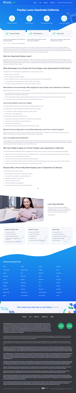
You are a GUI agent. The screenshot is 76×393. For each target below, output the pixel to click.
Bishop (22, 266)
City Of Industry (42, 295)
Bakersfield (5, 282)
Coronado (58, 289)
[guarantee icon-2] (69, 326)
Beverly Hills (5, 289)
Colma (57, 276)
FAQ (40, 2)
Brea (22, 273)
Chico (40, 282)
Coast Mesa (58, 273)
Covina (57, 295)
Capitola (40, 266)
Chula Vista (41, 289)
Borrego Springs (24, 269)
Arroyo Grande (6, 269)
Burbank (22, 279)
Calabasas (23, 285)
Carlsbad (40, 269)
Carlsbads (41, 273)
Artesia (4, 273)
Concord (58, 285)
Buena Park (23, 276)
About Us (46, 2)
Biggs (4, 295)
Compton (58, 282)
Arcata (4, 266)
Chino (40, 285)
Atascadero (5, 276)
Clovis (57, 269)
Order (51, 316)
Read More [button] (38, 188)
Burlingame (23, 282)
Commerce (58, 279)
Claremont (58, 266)
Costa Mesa (58, 292)
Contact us (52, 2)
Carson (40, 276)
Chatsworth (41, 279)
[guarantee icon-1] (61, 326)
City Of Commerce (42, 292)
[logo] (9, 3)
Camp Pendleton (24, 295)
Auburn (4, 279)
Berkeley (5, 285)
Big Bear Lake (6, 292)
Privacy (35, 2)
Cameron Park (24, 292)
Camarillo (23, 289)
